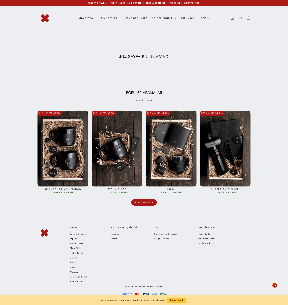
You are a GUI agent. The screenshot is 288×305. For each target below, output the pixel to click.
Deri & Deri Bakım (78, 276)
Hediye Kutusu (76, 281)
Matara (73, 267)
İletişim (204, 18)
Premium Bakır (77, 243)
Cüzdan (73, 257)
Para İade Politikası (206, 243)
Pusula (73, 262)
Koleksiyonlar (163, 18)
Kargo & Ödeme (162, 238)
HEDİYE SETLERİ (108, 18)
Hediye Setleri (76, 252)
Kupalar (73, 238)
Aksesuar (74, 271)
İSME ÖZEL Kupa (137, 18)
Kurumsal (187, 18)
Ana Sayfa (85, 18)
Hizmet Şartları (204, 233)
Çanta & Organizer (78, 233)
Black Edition (76, 248)
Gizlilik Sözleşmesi (206, 238)
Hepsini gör (144, 100)
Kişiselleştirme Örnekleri (165, 233)
